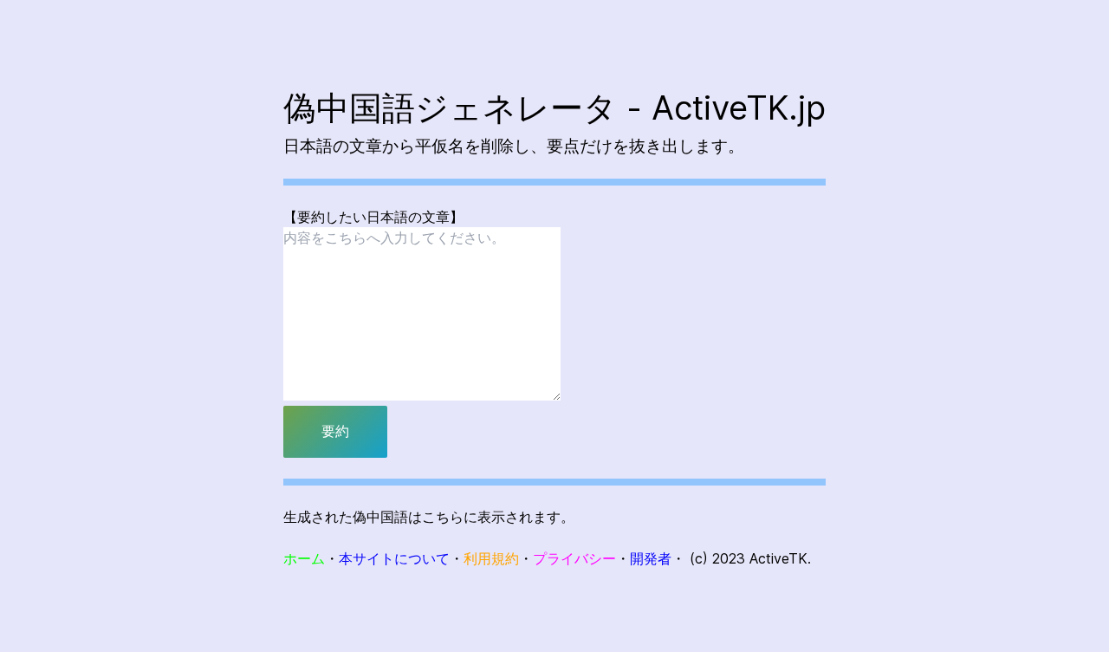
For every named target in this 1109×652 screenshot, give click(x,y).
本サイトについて (394, 558)
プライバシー (574, 558)
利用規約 (491, 558)
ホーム (304, 558)
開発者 (650, 558)
